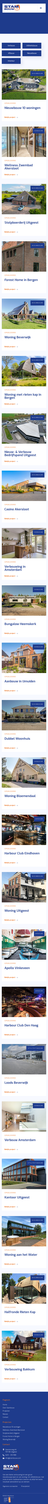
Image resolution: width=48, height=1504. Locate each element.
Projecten (6, 1411)
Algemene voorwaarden (10, 1486)
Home (5, 1405)
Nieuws (5, 1414)
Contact (5, 1417)
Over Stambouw (8, 1408)
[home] (12, 8)
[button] (40, 8)
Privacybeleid (25, 1486)
